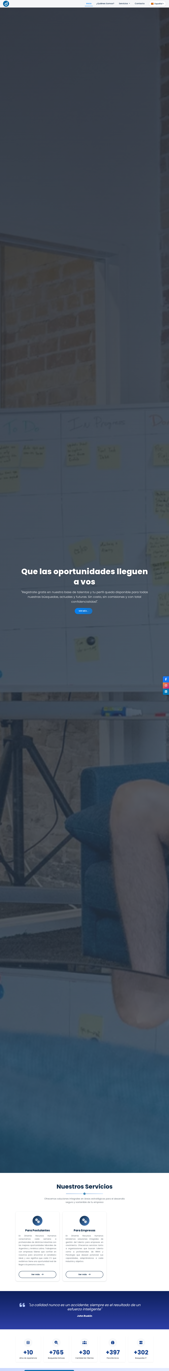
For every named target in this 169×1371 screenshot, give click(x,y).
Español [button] (158, 3)
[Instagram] (166, 685)
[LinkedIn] (166, 692)
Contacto (140, 3)
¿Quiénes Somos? (105, 3)
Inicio (89, 3)
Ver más (35, 1274)
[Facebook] (166, 679)
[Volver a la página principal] (6, 3)
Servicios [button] (123, 3)
